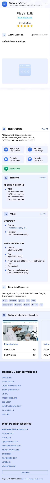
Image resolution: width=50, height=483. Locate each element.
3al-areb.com (8, 381)
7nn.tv (5, 393)
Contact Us (25, 473)
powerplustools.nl (10, 389)
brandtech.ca (11, 344)
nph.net (5, 414)
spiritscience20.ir (10, 441)
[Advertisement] (25, 50)
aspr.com (6, 402)
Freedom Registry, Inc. (17, 228)
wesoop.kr (7, 377)
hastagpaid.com (9, 458)
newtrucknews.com (11, 406)
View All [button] (45, 129)
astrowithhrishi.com (11, 445)
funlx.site (6, 437)
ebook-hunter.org (10, 449)
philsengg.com (9, 466)
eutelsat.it (6, 453)
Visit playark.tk (25, 17)
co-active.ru (8, 410)
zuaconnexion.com (11, 385)
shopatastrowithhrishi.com (15, 429)
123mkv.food (8, 433)
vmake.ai (6, 462)
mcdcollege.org (9, 398)
